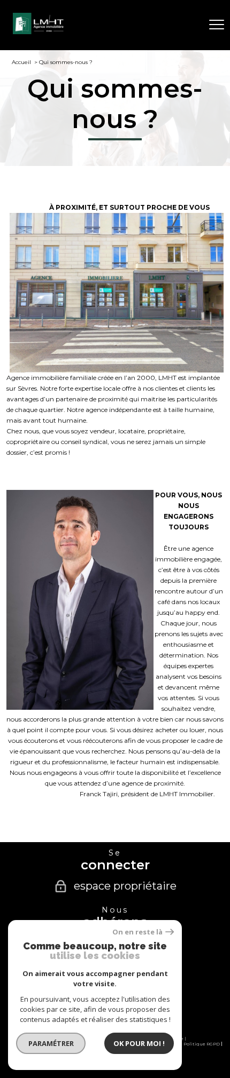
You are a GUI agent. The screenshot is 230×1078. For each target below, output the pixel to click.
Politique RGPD (201, 1044)
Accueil (21, 62)
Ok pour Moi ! (139, 1043)
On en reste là (137, 932)
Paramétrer (51, 1043)
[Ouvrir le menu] (216, 25)
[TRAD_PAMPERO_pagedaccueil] (39, 32)
